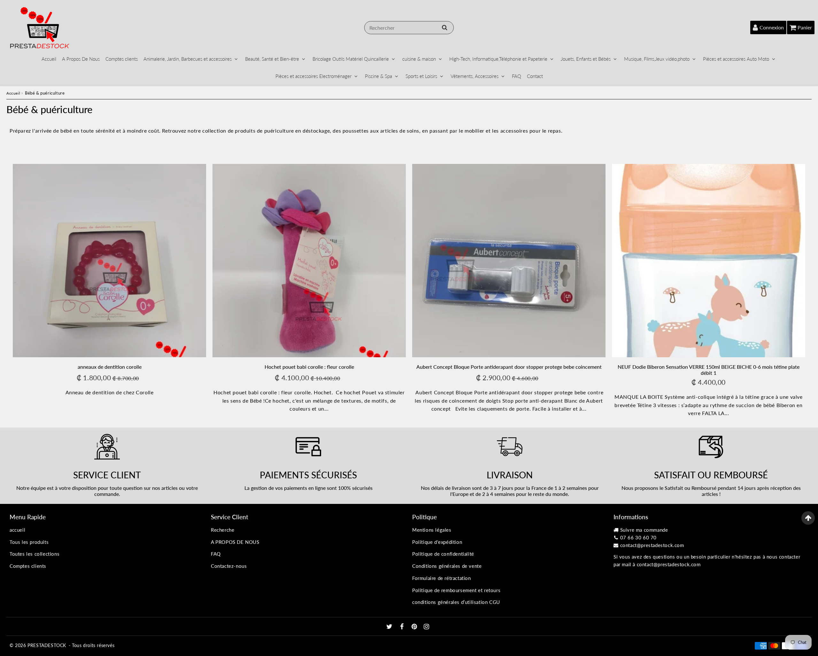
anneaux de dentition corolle (110, 367)
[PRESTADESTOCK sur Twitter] (390, 627)
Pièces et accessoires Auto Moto (736, 59)
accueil (17, 530)
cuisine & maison (419, 59)
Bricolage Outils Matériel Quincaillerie (351, 59)
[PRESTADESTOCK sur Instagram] (426, 627)
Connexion (772, 27)
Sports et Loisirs (421, 76)
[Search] (445, 27)
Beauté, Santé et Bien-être (272, 59)
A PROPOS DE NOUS (235, 542)
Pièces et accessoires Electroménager (313, 76)
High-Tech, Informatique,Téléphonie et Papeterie (498, 59)
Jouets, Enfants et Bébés (586, 59)
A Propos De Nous (81, 59)
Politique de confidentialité (443, 554)
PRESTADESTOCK (46, 645)
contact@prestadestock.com (652, 545)
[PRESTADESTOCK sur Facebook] (403, 627)
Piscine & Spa (378, 76)
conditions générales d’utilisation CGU (456, 602)
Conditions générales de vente (447, 566)
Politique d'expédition (437, 542)
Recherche (222, 530)
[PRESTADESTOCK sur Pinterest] (415, 627)
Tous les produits (29, 542)
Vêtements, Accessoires (474, 76)
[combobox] (409, 27)
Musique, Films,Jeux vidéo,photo (657, 59)
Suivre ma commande (644, 530)
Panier (805, 27)
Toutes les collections (34, 554)
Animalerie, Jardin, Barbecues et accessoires (187, 59)
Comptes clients (121, 59)
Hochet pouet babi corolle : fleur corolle (309, 367)
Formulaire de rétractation (441, 578)
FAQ (516, 76)
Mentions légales (431, 530)
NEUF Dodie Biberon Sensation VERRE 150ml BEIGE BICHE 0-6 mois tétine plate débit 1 (708, 370)
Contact (535, 76)
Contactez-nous (229, 566)
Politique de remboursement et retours (456, 590)
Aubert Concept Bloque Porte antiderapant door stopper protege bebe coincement (509, 367)
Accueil (49, 59)
